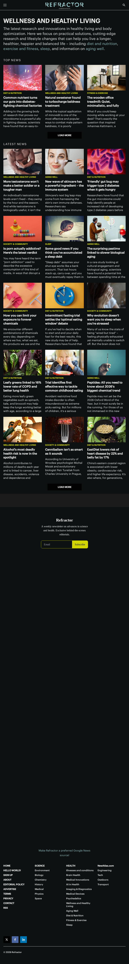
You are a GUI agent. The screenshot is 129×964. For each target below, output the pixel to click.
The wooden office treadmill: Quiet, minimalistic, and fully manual (103, 104)
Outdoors (103, 879)
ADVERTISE (9, 889)
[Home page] (64, 6)
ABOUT (7, 879)
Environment (42, 870)
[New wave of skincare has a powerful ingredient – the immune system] (64, 161)
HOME (6, 865)
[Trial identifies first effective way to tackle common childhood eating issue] (64, 362)
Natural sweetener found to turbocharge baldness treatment (63, 102)
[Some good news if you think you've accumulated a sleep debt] (64, 228)
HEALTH (70, 865)
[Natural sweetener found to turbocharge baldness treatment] (64, 77)
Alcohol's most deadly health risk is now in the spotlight (20, 453)
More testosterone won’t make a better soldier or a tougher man (21, 185)
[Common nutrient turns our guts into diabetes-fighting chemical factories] (22, 77)
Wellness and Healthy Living (61, 93)
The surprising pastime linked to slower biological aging (106, 252)
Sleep (48, 244)
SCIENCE (40, 865)
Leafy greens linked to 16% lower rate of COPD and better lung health (22, 386)
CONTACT (8, 903)
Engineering (105, 870)
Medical (39, 889)
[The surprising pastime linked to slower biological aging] (106, 228)
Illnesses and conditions (80, 870)
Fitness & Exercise (97, 93)
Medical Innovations (77, 879)
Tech (100, 875)
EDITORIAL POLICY (14, 884)
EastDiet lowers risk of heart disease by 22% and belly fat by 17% (105, 453)
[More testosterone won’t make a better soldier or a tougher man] (22, 161)
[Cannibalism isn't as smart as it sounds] (64, 429)
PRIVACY (8, 898)
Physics (39, 893)
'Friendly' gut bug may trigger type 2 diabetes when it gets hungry (103, 185)
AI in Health (72, 884)
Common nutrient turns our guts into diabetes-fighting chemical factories (22, 102)
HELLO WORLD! (12, 870)
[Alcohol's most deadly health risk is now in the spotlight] (22, 429)
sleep (45, 48)
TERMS (7, 893)
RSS (5, 907)
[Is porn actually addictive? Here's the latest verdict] (22, 228)
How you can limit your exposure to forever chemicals (19, 319)
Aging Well (51, 177)
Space (38, 898)
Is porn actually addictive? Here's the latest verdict (22, 250)
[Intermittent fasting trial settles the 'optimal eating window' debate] (64, 295)
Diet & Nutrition (12, 93)
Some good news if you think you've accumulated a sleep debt (63, 252)
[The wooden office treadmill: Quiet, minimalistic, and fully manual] (106, 77)
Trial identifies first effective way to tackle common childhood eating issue (64, 388)
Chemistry (41, 879)
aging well (95, 48)
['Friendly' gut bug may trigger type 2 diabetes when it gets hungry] (106, 161)
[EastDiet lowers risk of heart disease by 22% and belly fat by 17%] (106, 429)
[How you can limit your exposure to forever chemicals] (22, 295)
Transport (103, 884)
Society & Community (15, 244)
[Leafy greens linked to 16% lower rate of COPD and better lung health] (22, 362)
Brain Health (73, 875)
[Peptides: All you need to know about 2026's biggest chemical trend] (106, 362)
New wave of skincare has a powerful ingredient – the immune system (64, 185)
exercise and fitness (20, 48)
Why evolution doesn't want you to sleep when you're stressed (104, 319)
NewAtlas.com (106, 865)
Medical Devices (75, 893)
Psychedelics (73, 898)
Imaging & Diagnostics (79, 889)
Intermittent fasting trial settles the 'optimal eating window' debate (63, 319)
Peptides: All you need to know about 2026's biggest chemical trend (104, 386)
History (39, 884)
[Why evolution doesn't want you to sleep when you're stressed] (106, 295)
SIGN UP (8, 875)
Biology (39, 875)
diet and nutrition (102, 43)
